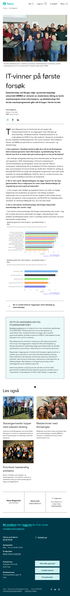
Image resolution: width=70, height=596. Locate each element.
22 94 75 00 (7, 540)
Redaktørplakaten (56, 506)
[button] (30, 3)
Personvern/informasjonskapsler (12, 591)
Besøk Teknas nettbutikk (12, 554)
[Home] (8, 3)
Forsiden (5, 8)
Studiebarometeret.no (17, 328)
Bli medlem (9, 524)
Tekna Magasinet (13, 8)
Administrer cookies (31, 591)
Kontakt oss (42, 537)
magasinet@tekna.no (35, 503)
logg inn (27, 524)
